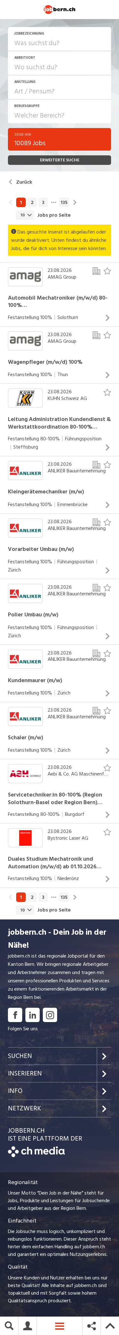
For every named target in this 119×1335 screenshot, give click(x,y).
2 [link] (32, 202)
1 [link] (21, 202)
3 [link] (43, 202)
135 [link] (64, 202)
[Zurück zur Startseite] (36, 1155)
